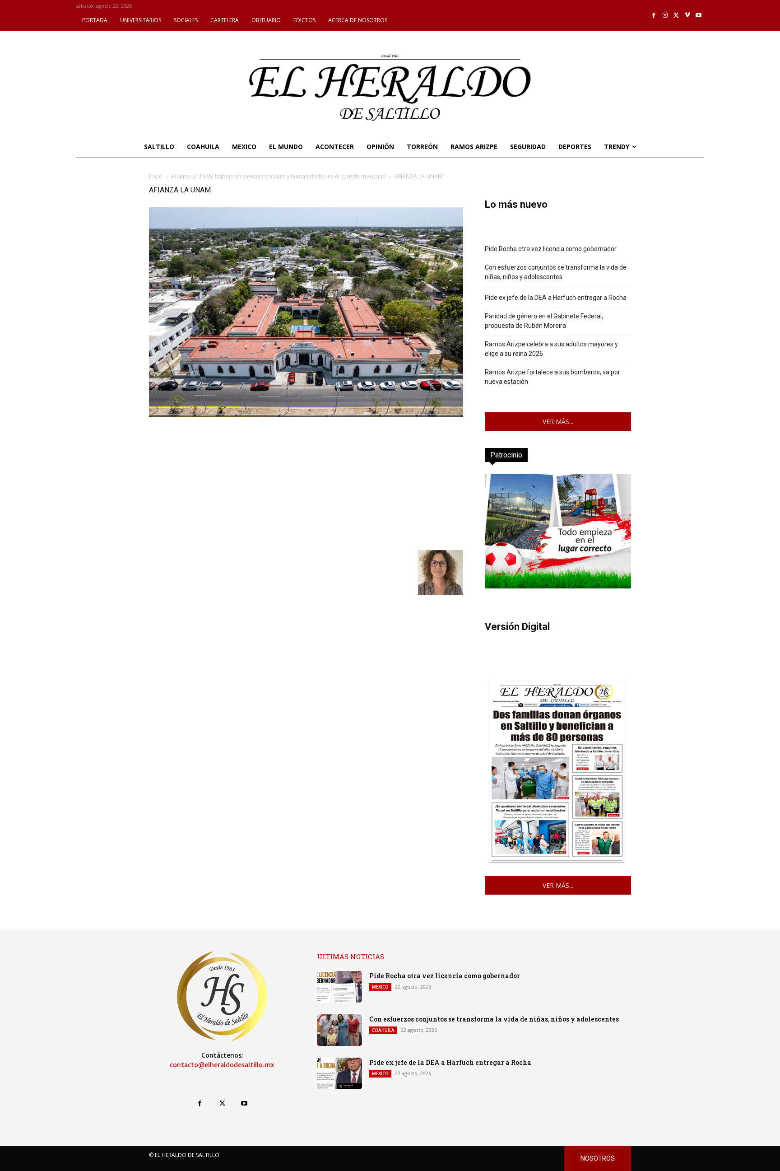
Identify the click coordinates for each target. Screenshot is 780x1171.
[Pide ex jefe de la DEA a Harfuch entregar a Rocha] (339, 1073)
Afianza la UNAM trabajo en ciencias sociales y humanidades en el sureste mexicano (278, 176)
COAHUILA (383, 1030)
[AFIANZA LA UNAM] (306, 414)
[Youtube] (698, 15)
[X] (676, 15)
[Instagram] (665, 15)
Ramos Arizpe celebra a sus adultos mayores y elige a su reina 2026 (551, 349)
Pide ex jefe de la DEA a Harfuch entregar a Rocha (556, 297)
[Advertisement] (306, 482)
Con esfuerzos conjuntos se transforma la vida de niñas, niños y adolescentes (556, 272)
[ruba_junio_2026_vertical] (558, 586)
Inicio (155, 176)
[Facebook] (654, 15)
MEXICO (380, 987)
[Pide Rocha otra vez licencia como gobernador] (339, 987)
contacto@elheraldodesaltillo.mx (222, 1065)
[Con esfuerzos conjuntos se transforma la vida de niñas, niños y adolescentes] (339, 1030)
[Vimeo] (687, 15)
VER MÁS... (558, 421)
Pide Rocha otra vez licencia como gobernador (551, 248)
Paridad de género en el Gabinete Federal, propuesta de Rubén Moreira (544, 321)
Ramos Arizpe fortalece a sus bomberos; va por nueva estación (552, 377)
